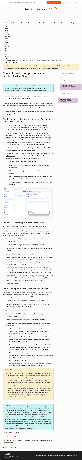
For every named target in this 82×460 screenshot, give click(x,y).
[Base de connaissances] (53, 9)
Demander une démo (54, 2)
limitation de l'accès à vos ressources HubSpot (33, 349)
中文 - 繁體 (7, 46)
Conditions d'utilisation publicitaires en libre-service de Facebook (26, 410)
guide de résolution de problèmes (22, 231)
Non (15, 436)
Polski (6, 40)
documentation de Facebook (35, 144)
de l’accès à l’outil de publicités (23, 150)
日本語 (6, 32)
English (6, 58)
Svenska (6, 42)
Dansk (6, 48)
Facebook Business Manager (27, 161)
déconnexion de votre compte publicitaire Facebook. (27, 365)
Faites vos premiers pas (70, 2)
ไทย (5, 54)
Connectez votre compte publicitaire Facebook (17, 103)
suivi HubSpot (45, 278)
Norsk (6, 50)
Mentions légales (41, 455)
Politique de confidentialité (56, 455)
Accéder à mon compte (10, 62)
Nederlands (7, 36)
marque (14, 357)
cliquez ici (55, 68)
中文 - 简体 (7, 56)
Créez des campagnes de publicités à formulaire (20, 301)
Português (7, 34)
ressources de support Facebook (40, 382)
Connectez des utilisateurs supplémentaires (19, 304)
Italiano (6, 38)
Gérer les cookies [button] (72, 455)
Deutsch (6, 30)
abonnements (24, 96)
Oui (7, 436)
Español (6, 28)
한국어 (6, 52)
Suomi (6, 44)
